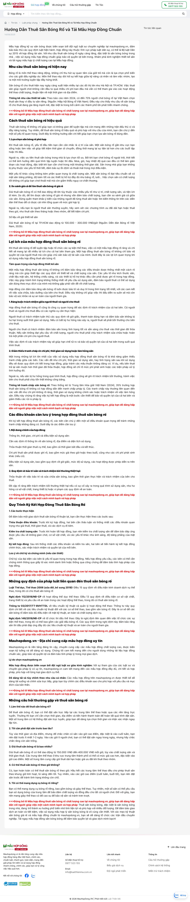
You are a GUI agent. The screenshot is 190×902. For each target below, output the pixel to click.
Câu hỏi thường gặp (158, 859)
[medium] (33, 875)
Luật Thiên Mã (114, 899)
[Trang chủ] (5, 23)
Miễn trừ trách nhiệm (159, 871)
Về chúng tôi (113, 859)
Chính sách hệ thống (159, 865)
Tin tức (14, 23)
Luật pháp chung (30, 23)
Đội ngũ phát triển (116, 871)
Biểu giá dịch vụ (115, 865)
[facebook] (26, 875)
